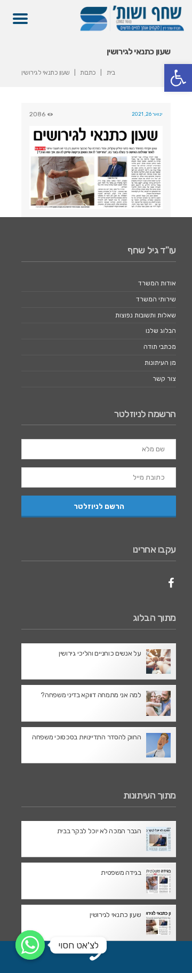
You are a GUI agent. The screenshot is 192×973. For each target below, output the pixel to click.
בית (111, 72)
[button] (178, 78)
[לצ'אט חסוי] (30, 945)
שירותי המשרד (156, 299)
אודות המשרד (157, 283)
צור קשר (164, 378)
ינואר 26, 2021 (147, 114)
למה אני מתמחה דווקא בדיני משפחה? (91, 695)
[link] (96, 959)
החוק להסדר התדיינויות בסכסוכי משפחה (86, 737)
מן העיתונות (160, 362)
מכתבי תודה (159, 346)
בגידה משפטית (121, 872)
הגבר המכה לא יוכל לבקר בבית (99, 831)
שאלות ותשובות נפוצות (145, 315)
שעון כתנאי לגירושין (115, 915)
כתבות (88, 72)
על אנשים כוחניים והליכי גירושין (100, 653)
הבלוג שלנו (161, 330)
